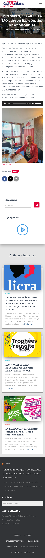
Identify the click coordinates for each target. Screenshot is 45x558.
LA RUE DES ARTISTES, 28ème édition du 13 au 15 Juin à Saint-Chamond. (21, 431)
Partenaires (12, 547)
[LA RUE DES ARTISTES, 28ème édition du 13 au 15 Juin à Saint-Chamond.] (22, 408)
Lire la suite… (29, 324)
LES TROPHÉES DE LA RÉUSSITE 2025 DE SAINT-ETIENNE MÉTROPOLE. (19, 367)
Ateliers (17, 535)
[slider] (38, 103)
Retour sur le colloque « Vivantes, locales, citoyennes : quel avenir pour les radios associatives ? (22, 474)
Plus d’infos (6, 164)
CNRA (7, 463)
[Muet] (33, 103)
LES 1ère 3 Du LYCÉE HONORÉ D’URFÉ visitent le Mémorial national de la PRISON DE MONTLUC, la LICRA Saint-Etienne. (21, 303)
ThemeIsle (31, 552)
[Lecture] (5, 103)
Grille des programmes (15, 541)
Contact (27, 535)
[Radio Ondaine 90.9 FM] (14, 4)
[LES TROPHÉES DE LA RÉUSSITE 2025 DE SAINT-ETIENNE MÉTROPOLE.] (22, 344)
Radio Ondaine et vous (29, 547)
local (15, 171)
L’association (33, 541)
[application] (22, 103)
